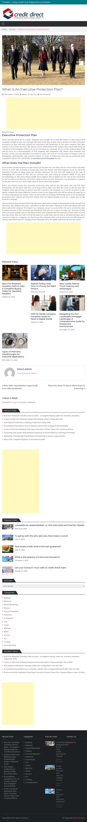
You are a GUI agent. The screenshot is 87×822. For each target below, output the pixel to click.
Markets (7, 628)
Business (7, 601)
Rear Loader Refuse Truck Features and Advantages (69, 286)
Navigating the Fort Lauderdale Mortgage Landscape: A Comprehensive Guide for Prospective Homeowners (72, 320)
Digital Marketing (11, 605)
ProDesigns (80, 818)
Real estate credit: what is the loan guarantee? (38, 546)
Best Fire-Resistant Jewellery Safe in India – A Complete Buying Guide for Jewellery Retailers (14, 289)
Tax (5, 638)
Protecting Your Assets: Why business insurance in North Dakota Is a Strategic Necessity (39, 433)
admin (24, 94)
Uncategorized (10, 645)
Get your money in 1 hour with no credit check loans (40, 568)
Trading (7, 642)
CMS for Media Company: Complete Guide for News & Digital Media (43, 316)
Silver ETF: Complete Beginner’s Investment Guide (24, 439)
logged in (16, 402)
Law (5, 622)
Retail (6, 632)
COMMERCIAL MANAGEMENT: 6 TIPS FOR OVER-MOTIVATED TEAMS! (49, 525)
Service (33, 94)
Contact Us (71, 742)
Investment (8, 618)
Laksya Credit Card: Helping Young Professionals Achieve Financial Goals (33, 419)
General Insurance (11, 611)
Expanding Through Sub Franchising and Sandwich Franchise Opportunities (34, 436)
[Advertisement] (43, 113)
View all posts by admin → (27, 373)
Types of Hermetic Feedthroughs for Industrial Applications (13, 354)
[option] (32, 2)
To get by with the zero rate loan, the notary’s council (41, 536)
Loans (6, 625)
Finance (7, 608)
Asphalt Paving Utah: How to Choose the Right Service (43, 286)
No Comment (45, 94)
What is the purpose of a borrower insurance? (37, 557)
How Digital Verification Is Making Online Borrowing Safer (36, 2)
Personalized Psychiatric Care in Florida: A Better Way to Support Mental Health (36, 426)
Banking (7, 598)
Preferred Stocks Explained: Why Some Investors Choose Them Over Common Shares (38, 429)
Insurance (8, 615)
